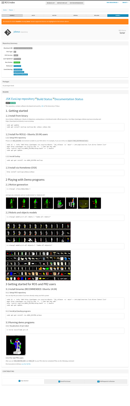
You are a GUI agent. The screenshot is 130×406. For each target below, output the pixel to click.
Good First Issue (64, 381)
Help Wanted (23, 381)
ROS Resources (112, 2)
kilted (54, 15)
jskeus (17, 31)
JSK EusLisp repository (20, 99)
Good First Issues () (18, 72)
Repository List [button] (62, 3)
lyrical (75, 15)
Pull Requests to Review (106, 381)
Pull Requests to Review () (20, 74)
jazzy (33, 15)
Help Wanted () (18, 69)
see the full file (26, 364)
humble (12, 15)
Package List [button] (51, 3)
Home (5, 10)
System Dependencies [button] (76, 3)
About (124, 2)
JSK (42, 106)
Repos (11, 10)
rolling (96, 15)
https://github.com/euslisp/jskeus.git (23, 48)
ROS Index (9, 2)
